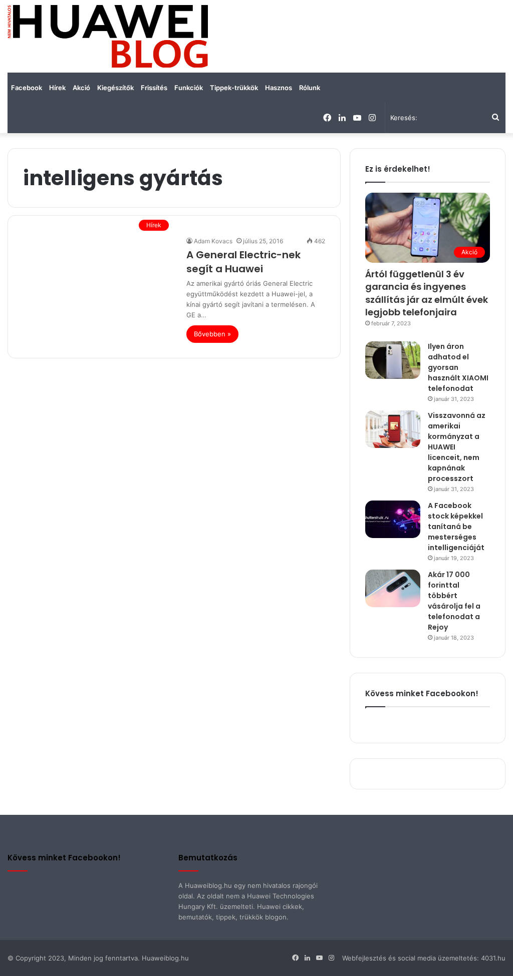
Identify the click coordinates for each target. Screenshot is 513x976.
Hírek (57, 88)
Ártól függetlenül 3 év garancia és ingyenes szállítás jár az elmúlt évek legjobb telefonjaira (426, 293)
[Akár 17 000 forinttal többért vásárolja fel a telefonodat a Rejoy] (392, 588)
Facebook (26, 88)
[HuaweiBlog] (108, 36)
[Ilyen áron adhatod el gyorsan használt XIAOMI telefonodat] (392, 360)
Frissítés (154, 88)
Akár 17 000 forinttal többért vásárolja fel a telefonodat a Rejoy (454, 601)
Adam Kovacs (213, 241)
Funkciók (188, 88)
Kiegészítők (115, 88)
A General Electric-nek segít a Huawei (243, 262)
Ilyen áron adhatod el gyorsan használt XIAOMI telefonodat (458, 367)
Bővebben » (212, 334)
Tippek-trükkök (234, 88)
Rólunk (309, 88)
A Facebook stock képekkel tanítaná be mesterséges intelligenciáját (456, 527)
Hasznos (278, 88)
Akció (81, 88)
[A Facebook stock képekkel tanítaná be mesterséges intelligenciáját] (392, 519)
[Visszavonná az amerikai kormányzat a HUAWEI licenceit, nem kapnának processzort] (392, 429)
